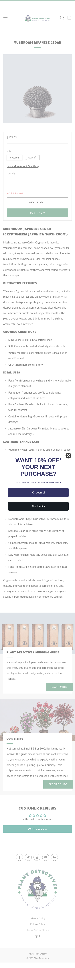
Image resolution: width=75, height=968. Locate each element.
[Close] (68, 455)
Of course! (38, 492)
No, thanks (38, 506)
